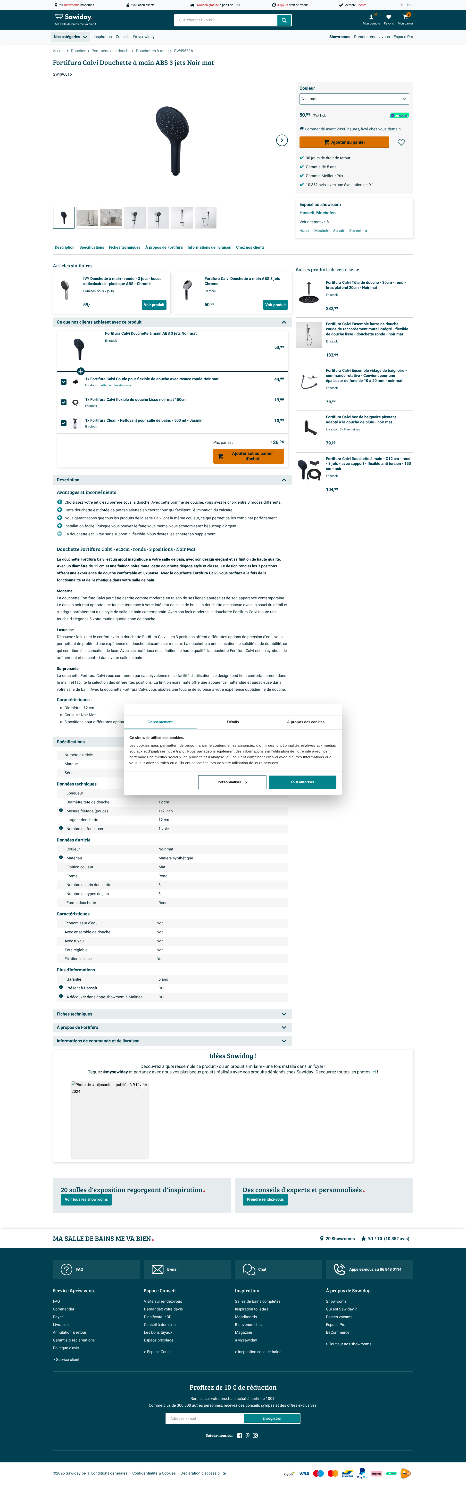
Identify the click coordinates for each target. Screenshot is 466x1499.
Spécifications (91, 247)
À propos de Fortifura (164, 247)
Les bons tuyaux (158, 1332)
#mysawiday (144, 37)
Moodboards (246, 1317)
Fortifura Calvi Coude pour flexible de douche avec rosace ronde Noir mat (151, 379)
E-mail (172, 1269)
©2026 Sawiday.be (69, 1473)
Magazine (243, 1332)
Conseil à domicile (160, 1325)
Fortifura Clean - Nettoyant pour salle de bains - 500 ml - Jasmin (143, 420)
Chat (262, 1269)
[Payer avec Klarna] (376, 1473)
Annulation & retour (69, 1332)
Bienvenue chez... (250, 1325)
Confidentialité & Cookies (154, 1473)
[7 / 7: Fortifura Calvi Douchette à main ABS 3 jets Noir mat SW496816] (205, 217)
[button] (401, 142)
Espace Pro (403, 37)
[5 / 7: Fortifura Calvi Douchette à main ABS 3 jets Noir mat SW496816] (158, 217)
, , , (333, 231)
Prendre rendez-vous (372, 37)
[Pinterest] (247, 1435)
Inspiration (103, 37)
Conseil (122, 37)
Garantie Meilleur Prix (324, 176)
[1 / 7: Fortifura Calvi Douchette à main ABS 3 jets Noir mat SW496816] (64, 217)
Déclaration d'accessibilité (203, 1473)
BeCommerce (338, 1332)
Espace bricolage (159, 1340)
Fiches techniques (125, 247)
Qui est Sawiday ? (341, 1309)
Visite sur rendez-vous (163, 1301)
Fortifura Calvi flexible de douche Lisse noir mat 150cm (136, 400)
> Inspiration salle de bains (258, 1352)
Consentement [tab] (160, 722)
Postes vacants (339, 1317)
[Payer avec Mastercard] (333, 1473)
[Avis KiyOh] (289, 1473)
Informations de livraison (209, 247)
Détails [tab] (233, 722)
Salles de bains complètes (258, 1301)
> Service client (66, 1360)
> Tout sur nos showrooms (348, 1344)
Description (65, 247)
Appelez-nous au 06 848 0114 (375, 1269)
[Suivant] (282, 140)
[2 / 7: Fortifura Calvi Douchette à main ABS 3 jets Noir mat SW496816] (87, 217)
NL (409, 4)
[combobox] (226, 20)
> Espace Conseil (159, 1352)
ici (373, 1072)
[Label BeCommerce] (391, 1473)
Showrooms (339, 37)
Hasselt (307, 213)
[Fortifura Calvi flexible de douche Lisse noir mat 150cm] (75, 403)
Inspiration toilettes (251, 1309)
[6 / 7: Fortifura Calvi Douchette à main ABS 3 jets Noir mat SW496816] (182, 217)
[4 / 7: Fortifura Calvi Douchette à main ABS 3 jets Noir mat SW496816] (134, 217)
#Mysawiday (246, 1340)
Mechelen (326, 213)
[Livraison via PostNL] (405, 1473)
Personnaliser (229, 782)
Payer (58, 1317)
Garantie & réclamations (74, 1340)
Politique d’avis (66, 1348)
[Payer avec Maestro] (318, 1473)
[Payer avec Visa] (304, 1473)
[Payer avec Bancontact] (347, 1473)
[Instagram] (255, 1435)
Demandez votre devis (163, 1309)
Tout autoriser (302, 782)
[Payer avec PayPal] (362, 1473)
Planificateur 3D (158, 1317)
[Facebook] (240, 1435)
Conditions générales (109, 1473)
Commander (63, 1309)
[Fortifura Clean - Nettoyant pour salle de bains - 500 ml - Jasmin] (75, 423)
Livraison (61, 1325)
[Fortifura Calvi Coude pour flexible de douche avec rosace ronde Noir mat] (75, 382)
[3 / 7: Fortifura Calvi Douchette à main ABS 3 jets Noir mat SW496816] (111, 217)
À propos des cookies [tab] (306, 722)
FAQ (79, 1269)
